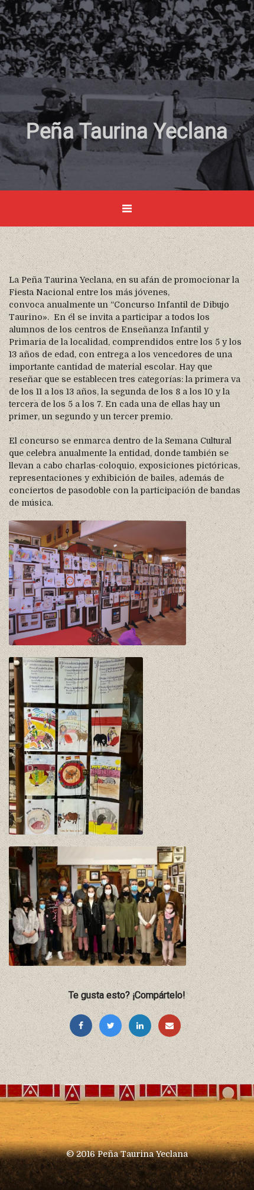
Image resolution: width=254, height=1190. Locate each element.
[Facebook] (84, 1025)
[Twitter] (113, 1025)
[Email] (171, 1025)
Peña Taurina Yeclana (127, 131)
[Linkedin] (143, 1025)
